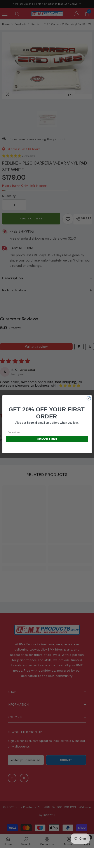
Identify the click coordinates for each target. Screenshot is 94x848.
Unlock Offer (47, 439)
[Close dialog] (89, 398)
